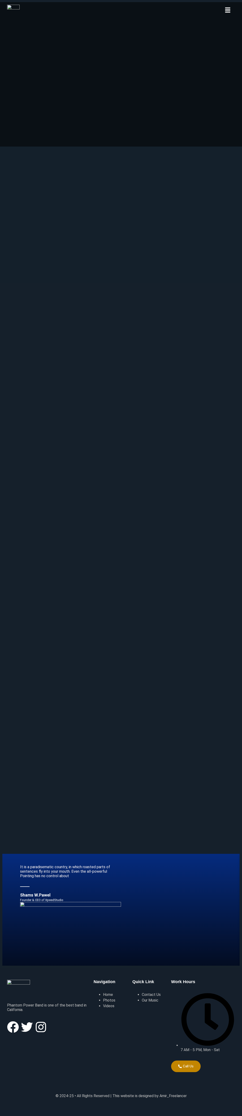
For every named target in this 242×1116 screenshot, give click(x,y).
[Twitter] (27, 1027)
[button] (228, 10)
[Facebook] (13, 1027)
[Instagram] (41, 1027)
